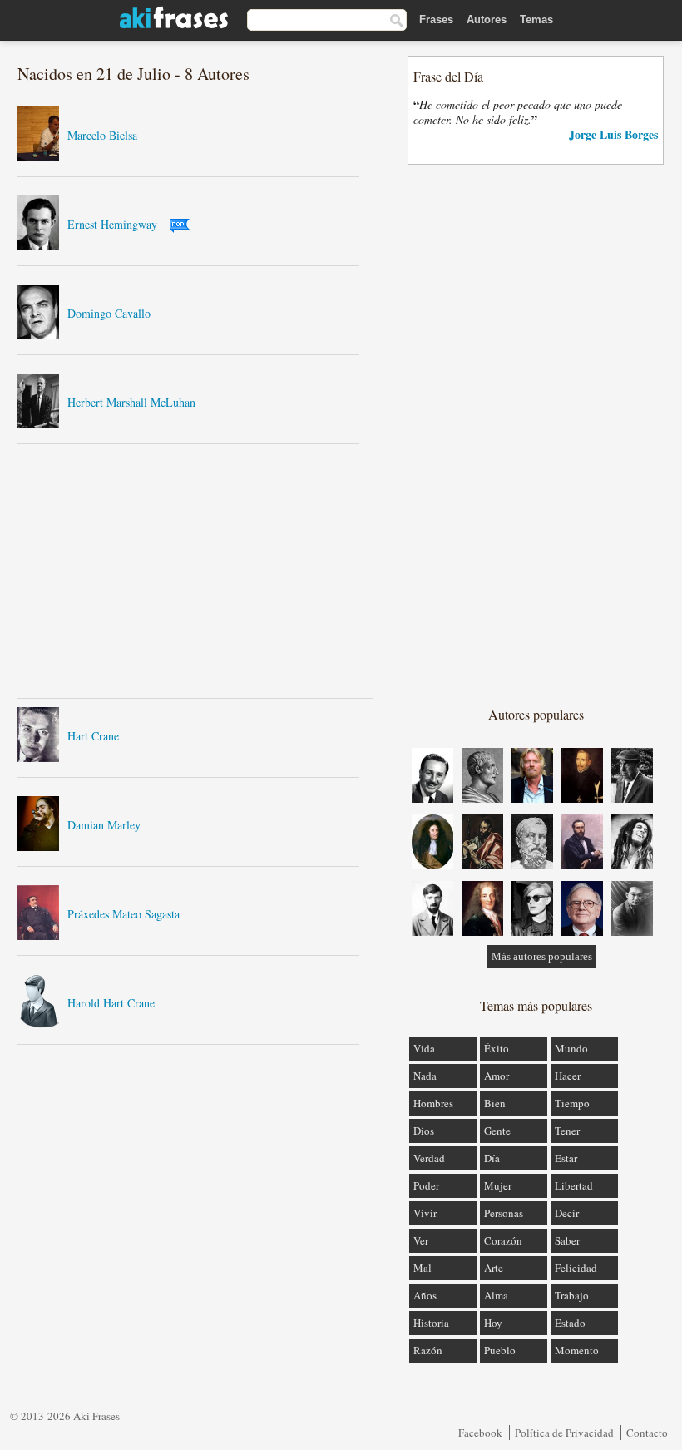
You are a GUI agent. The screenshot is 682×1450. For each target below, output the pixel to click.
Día (492, 1158)
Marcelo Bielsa (102, 135)
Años (425, 1295)
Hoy (493, 1322)
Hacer (568, 1075)
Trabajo (572, 1295)
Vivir (425, 1212)
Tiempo (572, 1103)
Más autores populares (542, 956)
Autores (487, 19)
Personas (503, 1212)
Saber (567, 1240)
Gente (497, 1130)
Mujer (498, 1185)
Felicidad (576, 1267)
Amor (496, 1075)
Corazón (503, 1240)
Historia (431, 1322)
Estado (570, 1322)
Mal (422, 1267)
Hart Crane (93, 736)
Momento (577, 1350)
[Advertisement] (195, 570)
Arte (493, 1267)
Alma (496, 1295)
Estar (566, 1158)
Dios (423, 1130)
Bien (495, 1103)
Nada (425, 1075)
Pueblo (500, 1350)
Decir (567, 1212)
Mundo (571, 1048)
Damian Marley (104, 825)
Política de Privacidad (564, 1432)
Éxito (496, 1048)
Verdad (429, 1158)
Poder (426, 1185)
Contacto (647, 1432)
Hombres (433, 1103)
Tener (567, 1130)
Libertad (574, 1185)
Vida (424, 1048)
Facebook (480, 1432)
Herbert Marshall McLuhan (131, 402)
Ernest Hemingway (112, 224)
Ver (420, 1240)
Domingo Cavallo (109, 313)
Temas (536, 19)
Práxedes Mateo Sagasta (123, 914)
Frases (436, 19)
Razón (427, 1350)
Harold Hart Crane (111, 1003)
